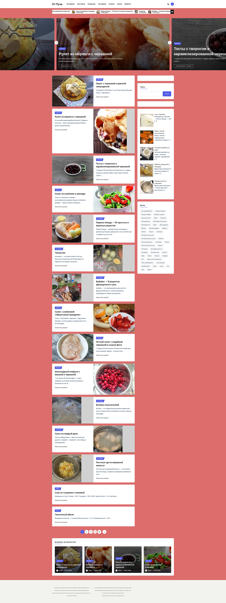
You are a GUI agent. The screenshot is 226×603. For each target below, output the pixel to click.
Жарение (164, 228)
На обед (167, 242)
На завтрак (158, 242)
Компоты (161, 238)
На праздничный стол (156, 249)
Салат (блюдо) (160, 262)
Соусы (58, 488)
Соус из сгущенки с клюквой (70, 492)
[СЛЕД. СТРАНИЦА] (104, 532)
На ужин (164, 252)
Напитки (62, 48)
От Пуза (57, 4)
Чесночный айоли (64, 514)
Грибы (154, 224)
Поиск (142, 87)
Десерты (143, 228)
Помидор (165, 255)
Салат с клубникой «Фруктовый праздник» (148, 11)
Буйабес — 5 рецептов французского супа (114, 11)
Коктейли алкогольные (147, 235)
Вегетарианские (145, 221)
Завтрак (143, 231)
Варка (155, 218)
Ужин (142, 269)
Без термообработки (146, 211)
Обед (142, 255)
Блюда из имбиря (146, 214)
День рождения (164, 224)
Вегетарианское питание (159, 221)
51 (99, 532)
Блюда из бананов (160, 211)
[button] (68, 66)
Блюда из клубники (159, 214)
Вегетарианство (145, 224)
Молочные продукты (146, 242)
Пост (142, 259)
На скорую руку (155, 252)
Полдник (157, 255)
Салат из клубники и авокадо (70, 193)
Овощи (149, 255)
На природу (144, 252)
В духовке (163, 218)
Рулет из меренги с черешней (85, 53)
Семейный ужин (145, 266)
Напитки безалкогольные (148, 245)
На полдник (144, 249)
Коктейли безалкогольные (148, 238)
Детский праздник (154, 228)
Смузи (155, 266)
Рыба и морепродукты (147, 262)
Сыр (168, 266)
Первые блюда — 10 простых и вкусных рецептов (65, 11)
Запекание (159, 231)
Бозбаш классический (107, 404)
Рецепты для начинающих (154, 259)
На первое (100, 218)
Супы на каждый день (66, 433)
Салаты (58, 190)
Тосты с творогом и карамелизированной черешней (124, 564)
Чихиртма (90, 11)
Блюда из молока (146, 218)
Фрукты (149, 269)
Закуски (151, 231)
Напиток (160, 245)
